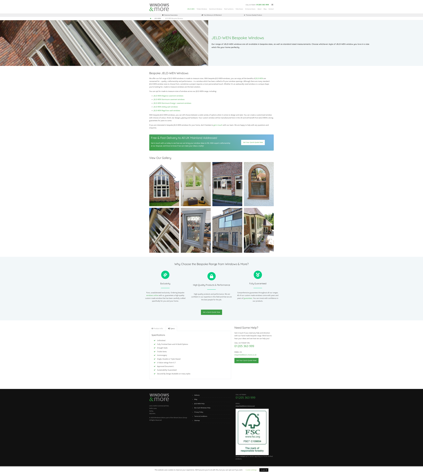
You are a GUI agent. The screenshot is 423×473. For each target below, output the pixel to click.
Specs (172, 328)
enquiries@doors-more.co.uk (245, 355)
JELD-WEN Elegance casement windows (168, 96)
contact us (243, 456)
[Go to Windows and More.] (150, 18)
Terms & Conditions (200, 416)
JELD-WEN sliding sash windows (166, 107)
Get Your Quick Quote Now (253, 142)
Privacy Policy (198, 412)
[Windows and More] (159, 7)
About (259, 9)
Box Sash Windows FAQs (202, 408)
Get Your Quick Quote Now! (246, 360)
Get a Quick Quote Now (211, 312)
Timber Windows (202, 9)
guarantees (248, 298)
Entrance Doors (250, 9)
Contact (271, 9)
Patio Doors (239, 9)
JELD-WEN (190, 9)
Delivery (197, 395)
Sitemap (197, 420)
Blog (265, 9)
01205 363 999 (262, 5)
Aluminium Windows (215, 9)
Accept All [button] (264, 470)
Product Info (158, 328)
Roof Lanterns (228, 9)
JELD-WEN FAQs (199, 404)
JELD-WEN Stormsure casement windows (169, 99)
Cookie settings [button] (251, 470)
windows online (152, 295)
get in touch (217, 125)
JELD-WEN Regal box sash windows (167, 110)
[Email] (272, 5)
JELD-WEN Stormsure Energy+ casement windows (172, 103)
